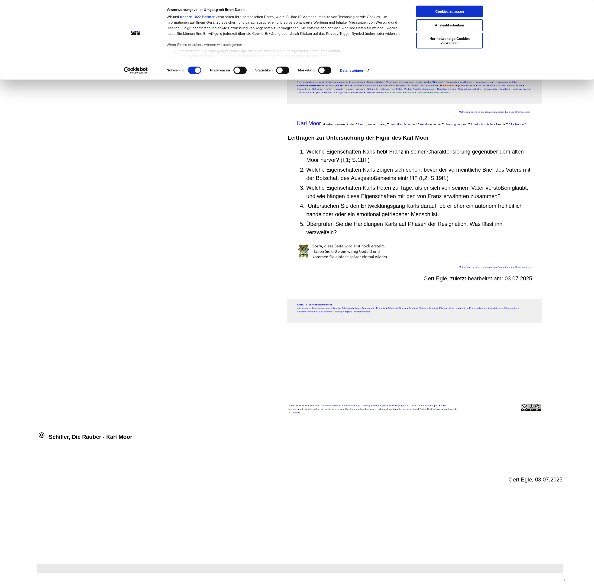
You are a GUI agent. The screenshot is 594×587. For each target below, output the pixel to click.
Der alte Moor (468, 85)
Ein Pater (397, 89)
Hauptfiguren (453, 124)
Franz (362, 124)
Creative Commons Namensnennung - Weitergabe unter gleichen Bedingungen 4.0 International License (383, 405)
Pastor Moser (515, 85)
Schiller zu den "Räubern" (429, 82)
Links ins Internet (522, 89)
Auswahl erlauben (449, 25)
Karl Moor (344, 85)
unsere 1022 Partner (197, 17)
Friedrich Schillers (483, 124)
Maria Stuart (305, 92)
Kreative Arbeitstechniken (346, 308)
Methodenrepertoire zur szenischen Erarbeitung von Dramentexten (494, 112)
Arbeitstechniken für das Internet (314, 311)
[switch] (240, 70)
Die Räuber (517, 124)
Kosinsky (338, 89)
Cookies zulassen (449, 11)
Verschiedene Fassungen (399, 82)
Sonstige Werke (341, 92)
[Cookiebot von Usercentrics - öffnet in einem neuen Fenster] (136, 70)
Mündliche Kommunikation (472, 308)
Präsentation (510, 308)
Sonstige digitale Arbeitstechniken (352, 311)
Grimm (349, 89)
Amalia (424, 124)
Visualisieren (494, 308)
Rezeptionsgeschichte (470, 89)
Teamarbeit (368, 308)
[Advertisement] (564, 100)
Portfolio (380, 308)
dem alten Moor (401, 124)
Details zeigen (351, 70)
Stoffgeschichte (375, 82)
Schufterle (372, 89)
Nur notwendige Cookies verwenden (449, 41)
